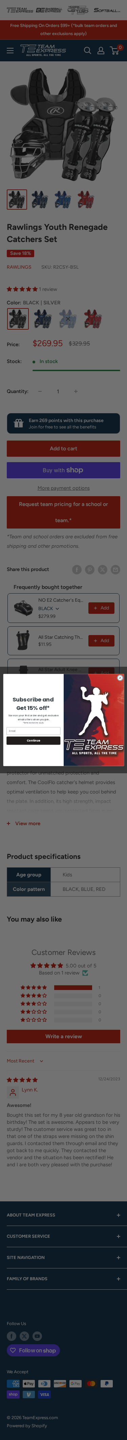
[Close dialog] (120, 678)
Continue (33, 740)
